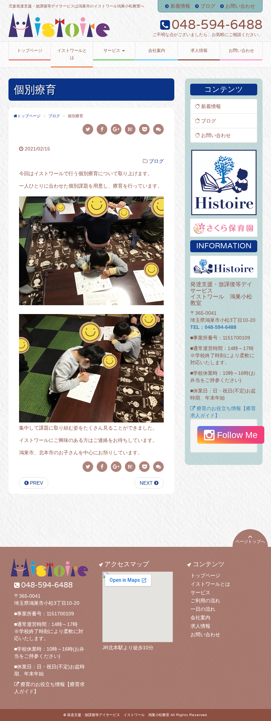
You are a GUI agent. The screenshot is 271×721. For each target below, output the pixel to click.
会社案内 (200, 617)
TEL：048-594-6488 (213, 327)
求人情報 (200, 626)
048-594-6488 (217, 24)
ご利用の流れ (205, 600)
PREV (36, 483)
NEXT (147, 483)
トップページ (205, 575)
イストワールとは (210, 584)
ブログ (207, 6)
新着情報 (180, 6)
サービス (200, 592)
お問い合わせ (240, 6)
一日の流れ (203, 609)
